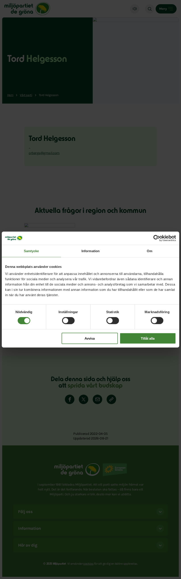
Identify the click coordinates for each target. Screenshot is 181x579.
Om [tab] (149, 251)
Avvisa (90, 338)
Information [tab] (90, 251)
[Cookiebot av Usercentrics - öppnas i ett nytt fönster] (156, 238)
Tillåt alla (148, 338)
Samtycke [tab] (31, 251)
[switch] (68, 320)
